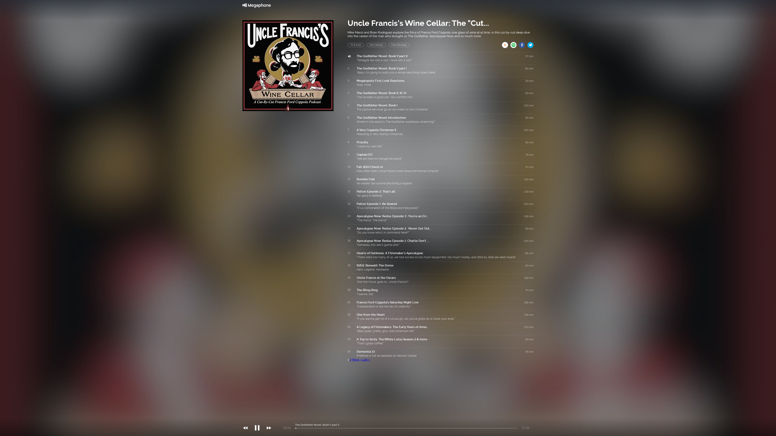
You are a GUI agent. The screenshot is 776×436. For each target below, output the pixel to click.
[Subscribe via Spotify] (514, 44)
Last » (366, 360)
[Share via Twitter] (530, 44)
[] (259, 419)
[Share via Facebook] (523, 44)
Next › (356, 360)
